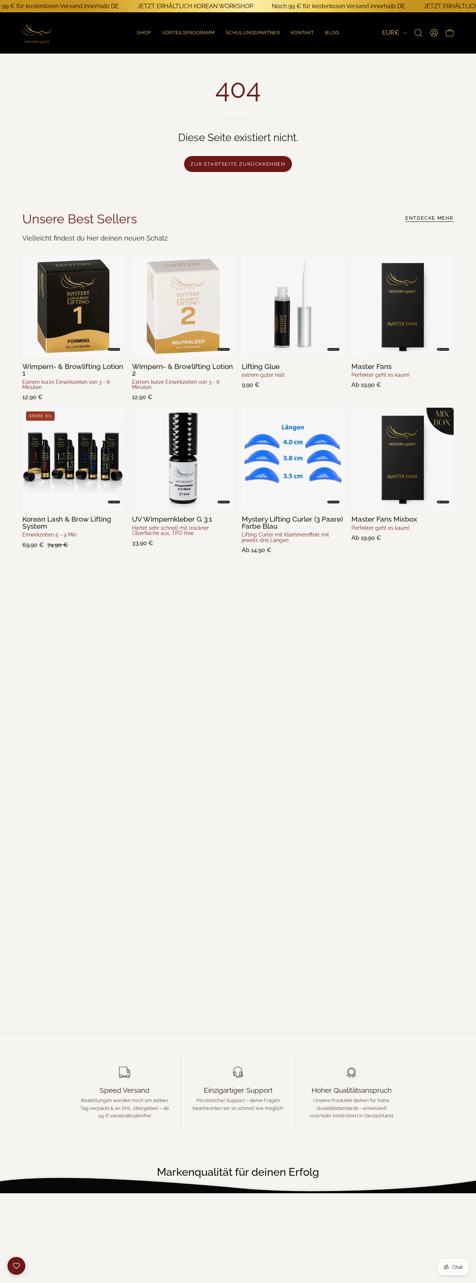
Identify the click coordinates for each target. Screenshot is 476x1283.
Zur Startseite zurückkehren (237, 164)
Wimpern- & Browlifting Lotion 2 (182, 370)
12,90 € (32, 397)
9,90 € (251, 385)
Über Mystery (155, 1206)
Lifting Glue (261, 366)
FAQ (140, 1220)
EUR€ (390, 32)
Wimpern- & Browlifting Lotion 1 (72, 370)
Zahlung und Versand (56, 1220)
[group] (238, 1172)
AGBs (30, 1206)
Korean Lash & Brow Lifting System (66, 522)
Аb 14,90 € (256, 550)
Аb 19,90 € (366, 385)
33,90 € (142, 543)
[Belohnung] (16, 1266)
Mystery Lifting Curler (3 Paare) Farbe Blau (292, 522)
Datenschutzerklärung (57, 1234)
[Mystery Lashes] (37, 33)
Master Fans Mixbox (384, 519)
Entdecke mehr (429, 218)
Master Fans (371, 366)
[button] (331, 32)
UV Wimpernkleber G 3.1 (172, 519)
